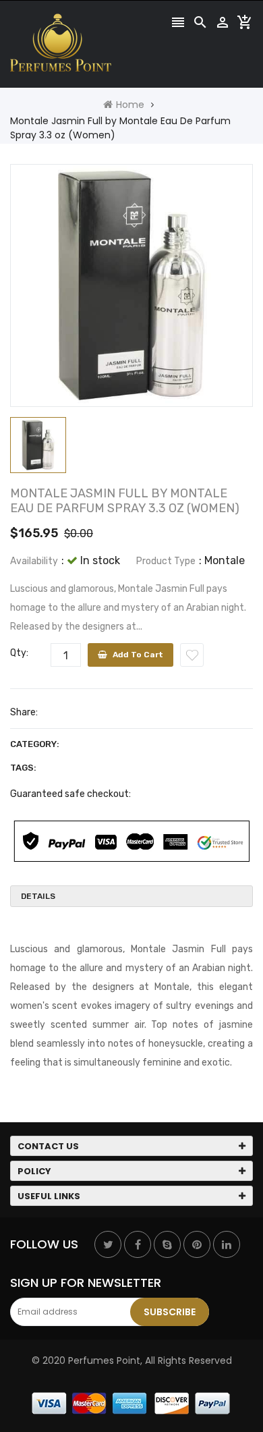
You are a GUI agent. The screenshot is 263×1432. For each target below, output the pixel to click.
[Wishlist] (192, 655)
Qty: (19, 653)
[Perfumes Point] (131, 1402)
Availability (34, 561)
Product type (166, 561)
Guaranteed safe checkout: (70, 794)
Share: (24, 712)
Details (38, 896)
